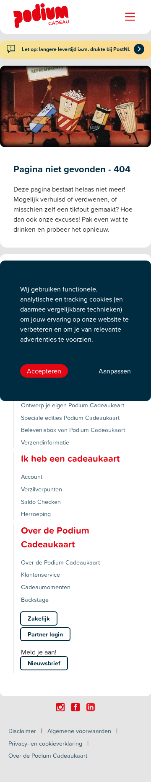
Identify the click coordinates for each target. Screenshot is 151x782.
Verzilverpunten (41, 489)
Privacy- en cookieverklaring (45, 743)
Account (31, 476)
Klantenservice (40, 574)
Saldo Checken (41, 501)
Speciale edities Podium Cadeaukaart (70, 417)
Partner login (45, 634)
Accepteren (44, 371)
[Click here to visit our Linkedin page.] (90, 707)
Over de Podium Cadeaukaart (60, 562)
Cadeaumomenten (45, 587)
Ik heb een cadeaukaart (70, 458)
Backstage (35, 599)
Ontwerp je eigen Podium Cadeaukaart (72, 405)
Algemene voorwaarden (79, 730)
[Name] (130, 16)
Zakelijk (39, 618)
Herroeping (36, 513)
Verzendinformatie (45, 442)
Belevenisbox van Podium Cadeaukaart (73, 429)
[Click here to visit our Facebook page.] (75, 707)
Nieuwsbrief (44, 663)
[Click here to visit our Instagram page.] (60, 707)
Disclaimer (22, 730)
